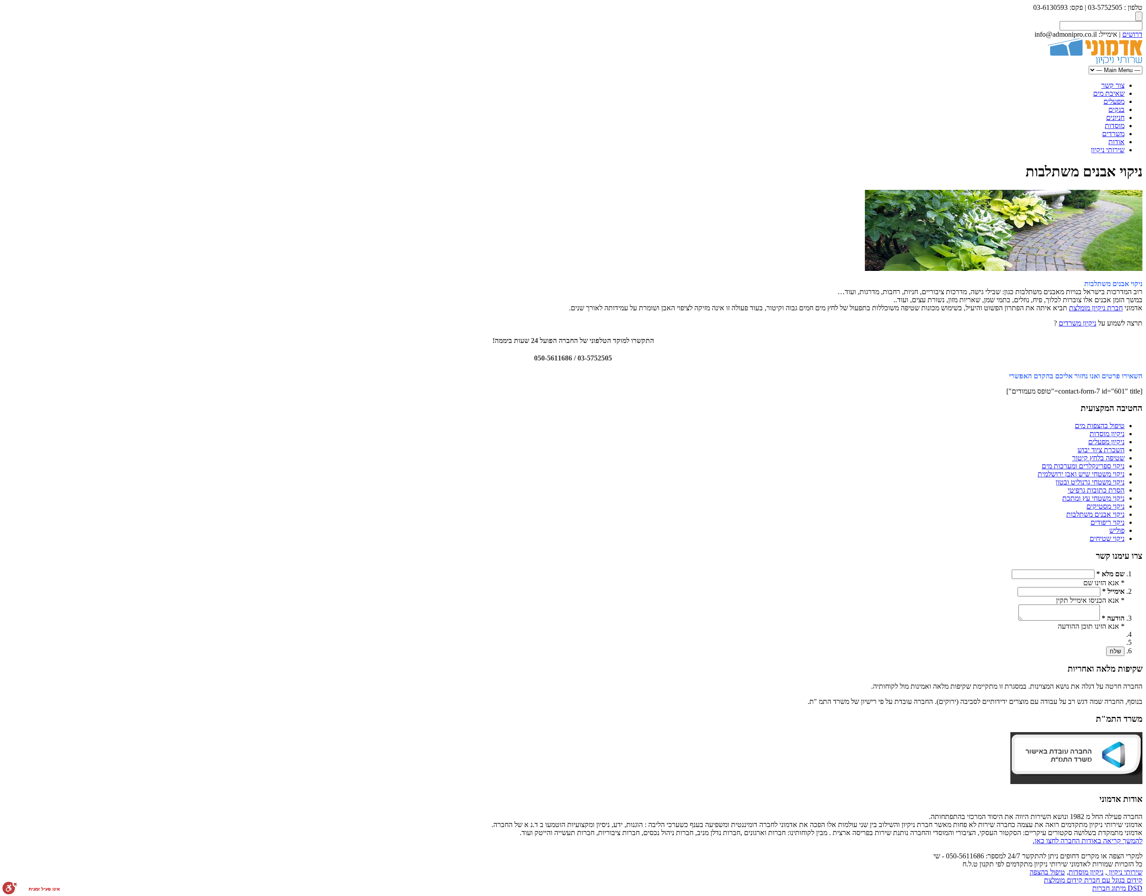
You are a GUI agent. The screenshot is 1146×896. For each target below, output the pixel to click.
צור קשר (1113, 85)
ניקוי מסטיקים (1105, 506)
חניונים (1115, 117)
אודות (1116, 142)
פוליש (1117, 530)
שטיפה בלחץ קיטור (1098, 458)
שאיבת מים (1109, 93)
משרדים (1113, 133)
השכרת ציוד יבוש (1101, 450)
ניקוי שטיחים (1107, 538)
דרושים (1132, 34)
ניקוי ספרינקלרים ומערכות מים (1083, 466)
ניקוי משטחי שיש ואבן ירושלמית (1081, 474)
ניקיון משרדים (1077, 323)
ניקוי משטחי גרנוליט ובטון (1090, 482)
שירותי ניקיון (1108, 150)
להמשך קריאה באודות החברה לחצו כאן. (1087, 841)
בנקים (1116, 109)
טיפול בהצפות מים (1100, 425)
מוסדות (1115, 125)
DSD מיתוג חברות (1117, 888)
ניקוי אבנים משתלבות (1095, 514)
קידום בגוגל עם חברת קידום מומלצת (1093, 880)
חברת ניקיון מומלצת (1096, 308)
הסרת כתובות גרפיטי (1096, 490)
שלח (1115, 651)
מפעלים (1114, 101)
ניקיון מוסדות (1107, 433)
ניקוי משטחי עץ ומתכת (1093, 498)
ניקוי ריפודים (1107, 522)
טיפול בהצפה (1047, 872)
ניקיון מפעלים (1106, 442)
